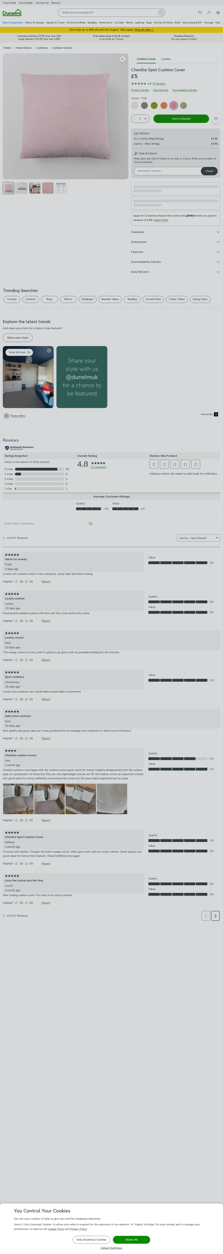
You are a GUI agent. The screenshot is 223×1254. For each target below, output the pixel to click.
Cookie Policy (56, 1229)
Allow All (131, 1240)
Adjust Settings (111, 1248)
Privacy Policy (78, 1229)
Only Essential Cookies (91, 1240)
